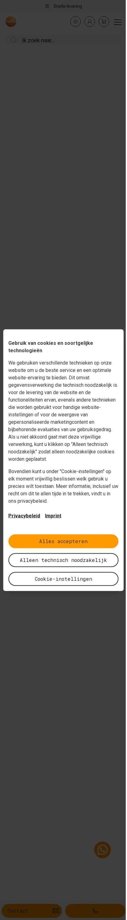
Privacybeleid (24, 515)
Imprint (53, 515)
